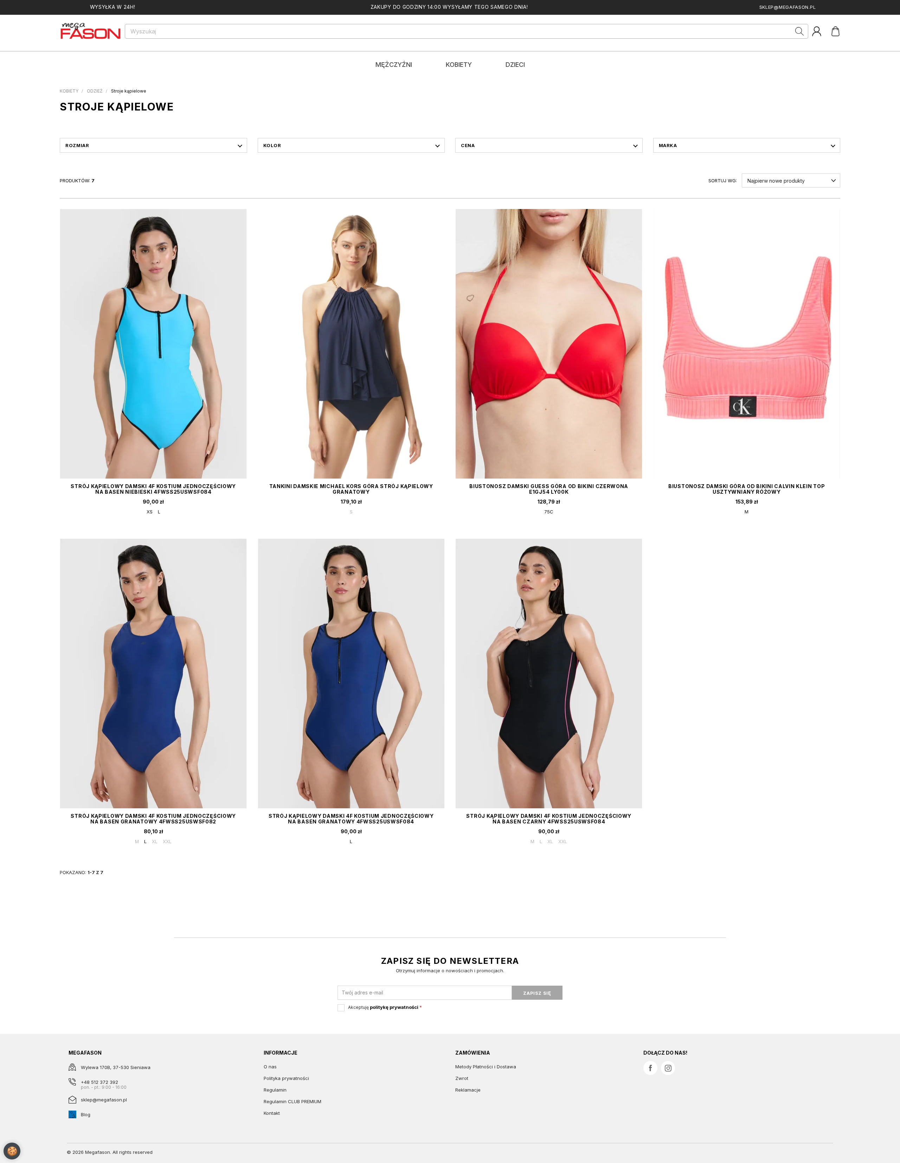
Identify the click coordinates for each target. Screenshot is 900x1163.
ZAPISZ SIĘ (537, 993)
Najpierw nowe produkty (776, 181)
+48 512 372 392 (99, 1082)
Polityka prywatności (286, 1078)
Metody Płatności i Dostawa (485, 1066)
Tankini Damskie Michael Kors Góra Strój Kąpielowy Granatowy (351, 488)
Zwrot (461, 1078)
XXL (167, 841)
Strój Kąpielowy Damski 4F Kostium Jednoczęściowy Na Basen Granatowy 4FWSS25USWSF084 (351, 818)
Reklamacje (468, 1090)
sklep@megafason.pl (787, 7)
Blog (85, 1114)
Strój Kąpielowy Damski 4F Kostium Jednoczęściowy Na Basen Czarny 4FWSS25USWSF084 (548, 818)
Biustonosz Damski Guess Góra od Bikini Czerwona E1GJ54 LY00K (548, 488)
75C (548, 511)
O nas (270, 1066)
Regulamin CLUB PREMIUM (292, 1101)
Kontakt (272, 1113)
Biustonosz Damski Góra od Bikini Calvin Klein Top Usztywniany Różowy (746, 488)
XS (150, 511)
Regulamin (275, 1090)
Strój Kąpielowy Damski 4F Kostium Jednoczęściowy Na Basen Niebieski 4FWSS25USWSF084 (153, 488)
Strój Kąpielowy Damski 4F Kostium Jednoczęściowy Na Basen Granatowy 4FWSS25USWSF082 (153, 818)
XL (155, 841)
